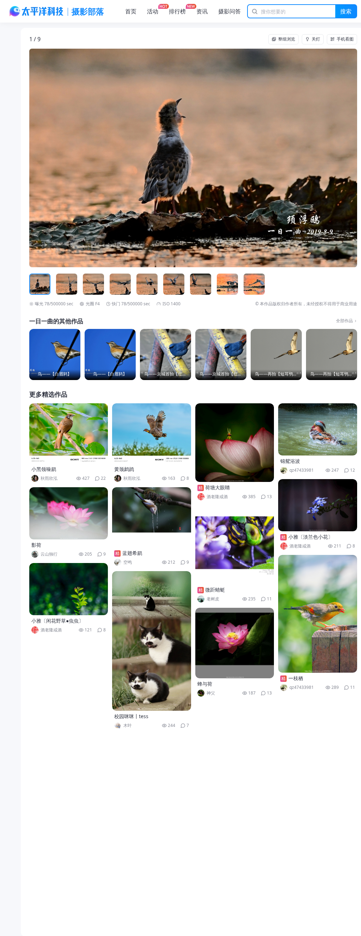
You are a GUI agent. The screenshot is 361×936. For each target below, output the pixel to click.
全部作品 (344, 321)
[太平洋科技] (37, 11)
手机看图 (345, 39)
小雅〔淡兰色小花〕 (310, 536)
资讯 (202, 11)
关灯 (316, 39)
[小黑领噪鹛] (68, 433)
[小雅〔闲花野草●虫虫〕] (68, 589)
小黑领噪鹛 (43, 469)
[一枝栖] (317, 614)
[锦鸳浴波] (317, 429)
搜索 (345, 11)
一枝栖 (295, 678)
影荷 (36, 545)
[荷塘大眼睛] (234, 442)
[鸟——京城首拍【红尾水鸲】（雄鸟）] (220, 354)
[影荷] (68, 513)
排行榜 (177, 11)
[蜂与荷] (234, 643)
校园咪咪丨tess (131, 716)
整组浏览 (286, 39)
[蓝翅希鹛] (151, 517)
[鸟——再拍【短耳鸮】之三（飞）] (276, 354)
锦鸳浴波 (290, 461)
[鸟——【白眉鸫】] (54, 354)
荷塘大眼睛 (217, 487)
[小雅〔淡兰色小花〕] (317, 505)
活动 (152, 11)
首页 (130, 11)
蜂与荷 (204, 683)
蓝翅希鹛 (132, 553)
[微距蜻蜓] (234, 545)
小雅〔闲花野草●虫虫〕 (57, 620)
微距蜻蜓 (215, 589)
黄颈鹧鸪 (124, 469)
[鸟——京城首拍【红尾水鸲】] (165, 354)
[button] (62, 158)
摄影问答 (229, 11)
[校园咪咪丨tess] (151, 641)
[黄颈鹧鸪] (151, 433)
